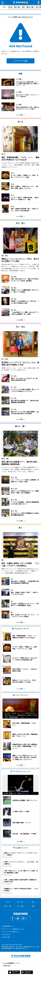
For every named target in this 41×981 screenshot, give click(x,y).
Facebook (12, 918)
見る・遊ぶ (17, 7)
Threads (28, 918)
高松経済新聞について (9, 926)
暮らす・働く (30, 7)
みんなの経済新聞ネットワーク (20, 956)
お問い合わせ (6, 934)
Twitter (18, 918)
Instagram (23, 918)
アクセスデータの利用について (11, 931)
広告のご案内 (6, 937)
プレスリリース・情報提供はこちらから (13, 929)
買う (23, 7)
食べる (10, 7)
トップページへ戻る (20, 61)
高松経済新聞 (19, 2)
